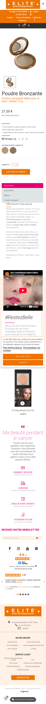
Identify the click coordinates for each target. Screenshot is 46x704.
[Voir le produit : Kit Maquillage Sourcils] (23, 387)
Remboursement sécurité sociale (13, 659)
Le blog (33, 649)
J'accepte (23, 363)
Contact (25, 628)
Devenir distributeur (23, 17)
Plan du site (13, 663)
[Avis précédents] (1, 581)
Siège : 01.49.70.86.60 (19, 11)
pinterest (36, 548)
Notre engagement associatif (33, 645)
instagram (18, 548)
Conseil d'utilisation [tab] (11, 200)
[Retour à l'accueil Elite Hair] (23, 611)
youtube (27, 548)
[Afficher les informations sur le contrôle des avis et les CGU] (36, 566)
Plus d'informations (12, 347)
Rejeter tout (23, 356)
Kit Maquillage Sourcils (23, 410)
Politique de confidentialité (33, 663)
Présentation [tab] (9, 186)
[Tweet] (23, 139)
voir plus (19, 582)
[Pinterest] (26, 139)
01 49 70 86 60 (25, 625)
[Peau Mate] (13, 151)
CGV (32, 660)
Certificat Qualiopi (23, 670)
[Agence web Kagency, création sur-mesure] (25, 691)
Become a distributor (32, 666)
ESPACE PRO (23, 677)
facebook (9, 548)
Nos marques (12, 649)
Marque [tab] (7, 195)
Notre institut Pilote (33, 642)
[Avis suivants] (44, 581)
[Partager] (19, 139)
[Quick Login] (28, 25)
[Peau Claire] (5, 151)
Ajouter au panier (15, 172)
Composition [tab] (9, 190)
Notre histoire (12, 642)
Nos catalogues (12, 645)
